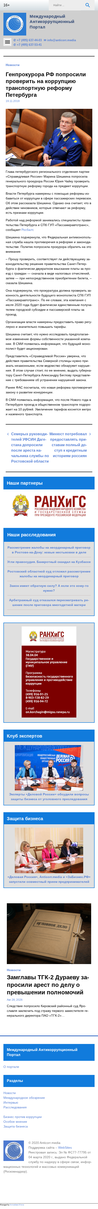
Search (88, 5)
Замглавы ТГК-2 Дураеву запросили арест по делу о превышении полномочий (48, 985)
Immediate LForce (17, 1205)
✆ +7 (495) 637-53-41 (27, 44)
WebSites (65, 1147)
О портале (11, 1067)
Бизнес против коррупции (22, 1117)
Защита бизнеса (15, 1126)
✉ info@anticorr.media (60, 40)
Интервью (10, 1102)
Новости (13, 64)
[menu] (7, 42)
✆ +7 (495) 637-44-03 (27, 40)
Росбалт (27, 230)
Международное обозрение (24, 1098)
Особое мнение (15, 1121)
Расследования (15, 1107)
